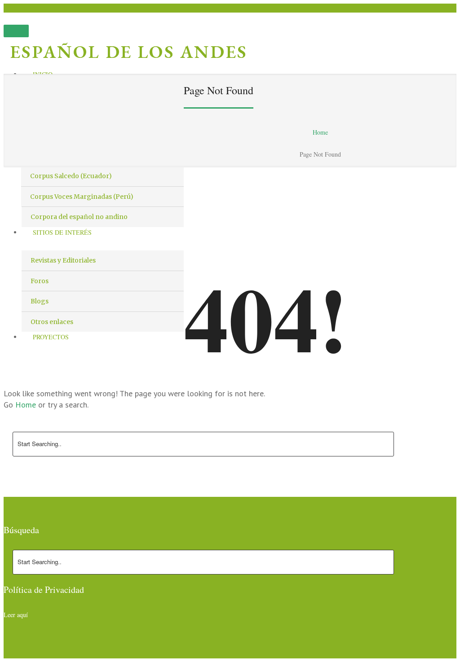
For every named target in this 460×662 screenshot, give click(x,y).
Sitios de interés (62, 232)
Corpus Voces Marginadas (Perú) (81, 197)
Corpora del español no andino (79, 217)
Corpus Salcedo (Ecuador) (71, 176)
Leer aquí (16, 614)
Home (320, 132)
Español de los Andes (129, 51)
